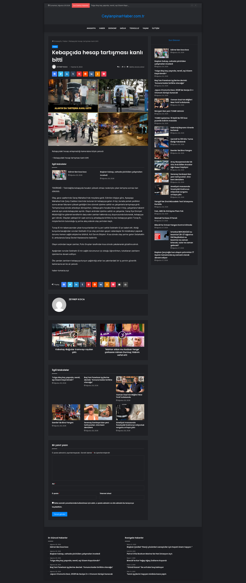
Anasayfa (91, 28)
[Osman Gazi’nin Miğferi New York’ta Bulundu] (130, 384)
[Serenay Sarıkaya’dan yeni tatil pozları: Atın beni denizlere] (98, 412)
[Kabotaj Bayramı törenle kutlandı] (162, 131)
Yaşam (145, 28)
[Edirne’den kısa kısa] (59, 175)
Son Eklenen (174, 40)
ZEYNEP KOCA (62, 67)
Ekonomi (112, 28)
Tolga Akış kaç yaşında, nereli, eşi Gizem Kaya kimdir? (112, 5)
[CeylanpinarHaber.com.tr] (123, 16)
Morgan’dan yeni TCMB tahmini (169, 111)
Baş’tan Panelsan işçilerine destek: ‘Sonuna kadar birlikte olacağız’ (98, 380)
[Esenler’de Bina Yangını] (66, 412)
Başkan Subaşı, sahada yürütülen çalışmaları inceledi (170, 62)
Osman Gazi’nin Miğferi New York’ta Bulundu (129, 395)
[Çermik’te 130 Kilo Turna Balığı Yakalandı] (162, 142)
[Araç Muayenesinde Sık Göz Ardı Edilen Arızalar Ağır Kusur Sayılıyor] (162, 165)
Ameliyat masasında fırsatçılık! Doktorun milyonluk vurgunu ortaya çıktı (130, 425)
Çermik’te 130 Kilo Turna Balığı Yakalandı (182, 140)
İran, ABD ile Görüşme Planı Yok (169, 211)
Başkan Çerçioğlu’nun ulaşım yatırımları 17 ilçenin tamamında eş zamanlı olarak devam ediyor (174, 255)
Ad (54, 484)
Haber (102, 28)
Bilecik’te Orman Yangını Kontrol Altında (173, 225)
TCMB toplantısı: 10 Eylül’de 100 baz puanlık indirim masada (171, 119)
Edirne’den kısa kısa (77, 172)
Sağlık (123, 28)
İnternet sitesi (105, 493)
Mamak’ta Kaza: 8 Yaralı (166, 218)
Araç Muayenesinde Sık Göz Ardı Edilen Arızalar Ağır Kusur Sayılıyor (181, 165)
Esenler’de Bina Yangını (62, 422)
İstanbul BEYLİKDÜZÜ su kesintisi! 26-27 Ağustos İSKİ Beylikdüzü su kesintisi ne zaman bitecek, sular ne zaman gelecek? (182, 239)
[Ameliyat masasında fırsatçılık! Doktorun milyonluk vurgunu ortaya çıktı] (130, 412)
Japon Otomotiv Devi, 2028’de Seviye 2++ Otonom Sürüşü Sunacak (174, 91)
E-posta (56, 493)
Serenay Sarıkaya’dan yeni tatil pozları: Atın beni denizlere (96, 425)
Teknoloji (134, 28)
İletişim (155, 28)
